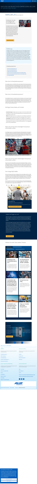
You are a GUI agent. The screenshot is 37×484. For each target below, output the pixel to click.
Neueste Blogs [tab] (9, 247)
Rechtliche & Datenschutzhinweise (5, 387)
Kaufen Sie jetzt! (9, 336)
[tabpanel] (18, 283)
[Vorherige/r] (15, 343)
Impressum (16, 387)
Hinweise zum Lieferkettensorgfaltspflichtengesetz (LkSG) (27, 374)
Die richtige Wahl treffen (10, 75)
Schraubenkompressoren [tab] (17, 247)
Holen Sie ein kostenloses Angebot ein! (14, 206)
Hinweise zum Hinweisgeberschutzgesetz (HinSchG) (26, 376)
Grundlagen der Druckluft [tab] (20, 249)
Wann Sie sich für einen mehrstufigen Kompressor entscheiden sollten (16, 73)
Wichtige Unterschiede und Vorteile (12, 71)
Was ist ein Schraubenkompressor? (12, 68)
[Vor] (22, 343)
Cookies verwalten (12, 387)
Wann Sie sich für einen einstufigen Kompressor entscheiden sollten (16, 72)
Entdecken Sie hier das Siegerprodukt (15, 203)
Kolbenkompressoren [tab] (10, 249)
